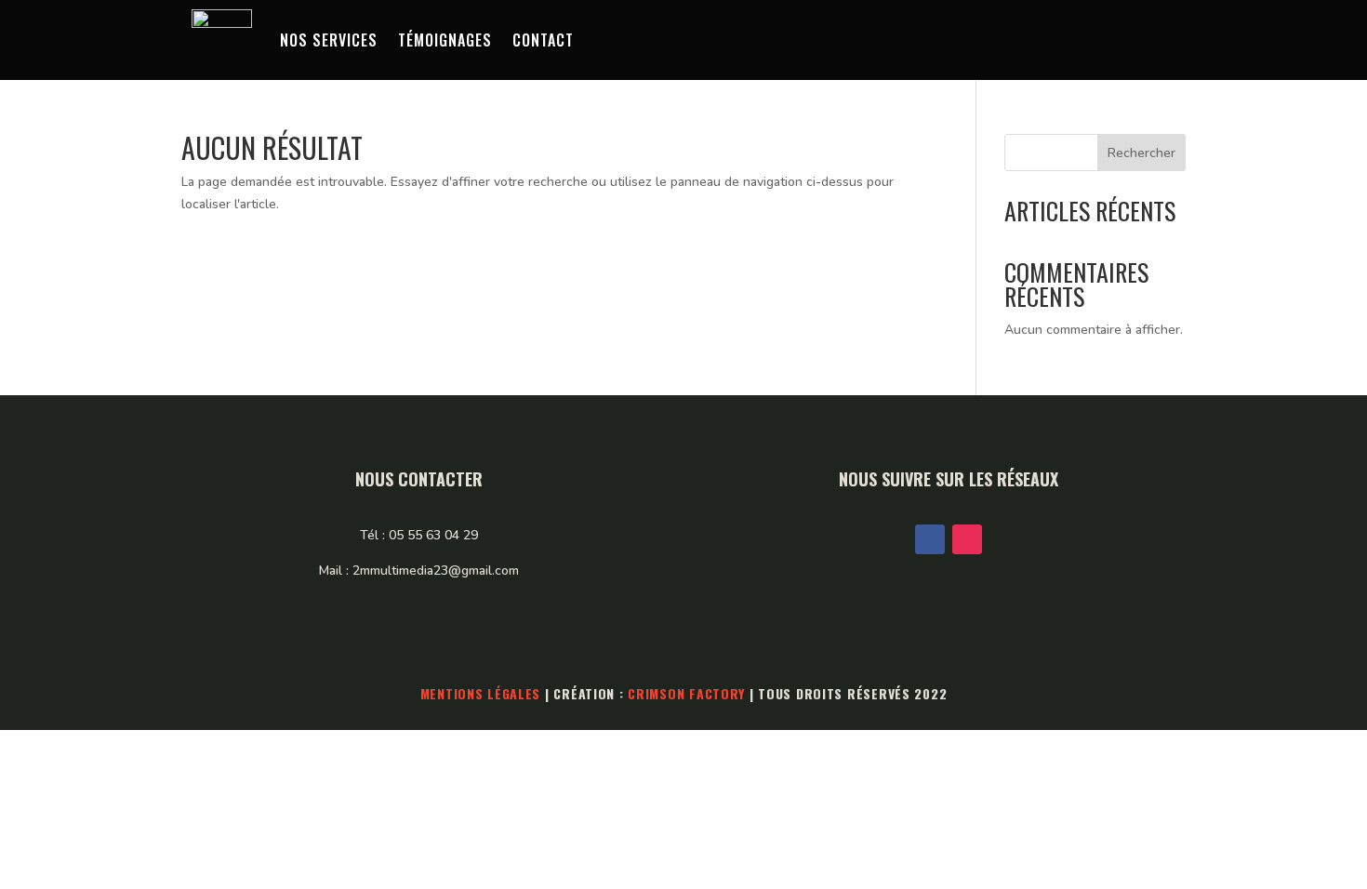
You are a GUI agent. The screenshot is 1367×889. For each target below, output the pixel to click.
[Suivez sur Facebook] (930, 539)
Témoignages (445, 40)
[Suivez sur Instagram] (967, 539)
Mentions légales (480, 693)
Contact (543, 40)
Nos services (329, 40)
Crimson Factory (686, 693)
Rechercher (1141, 153)
